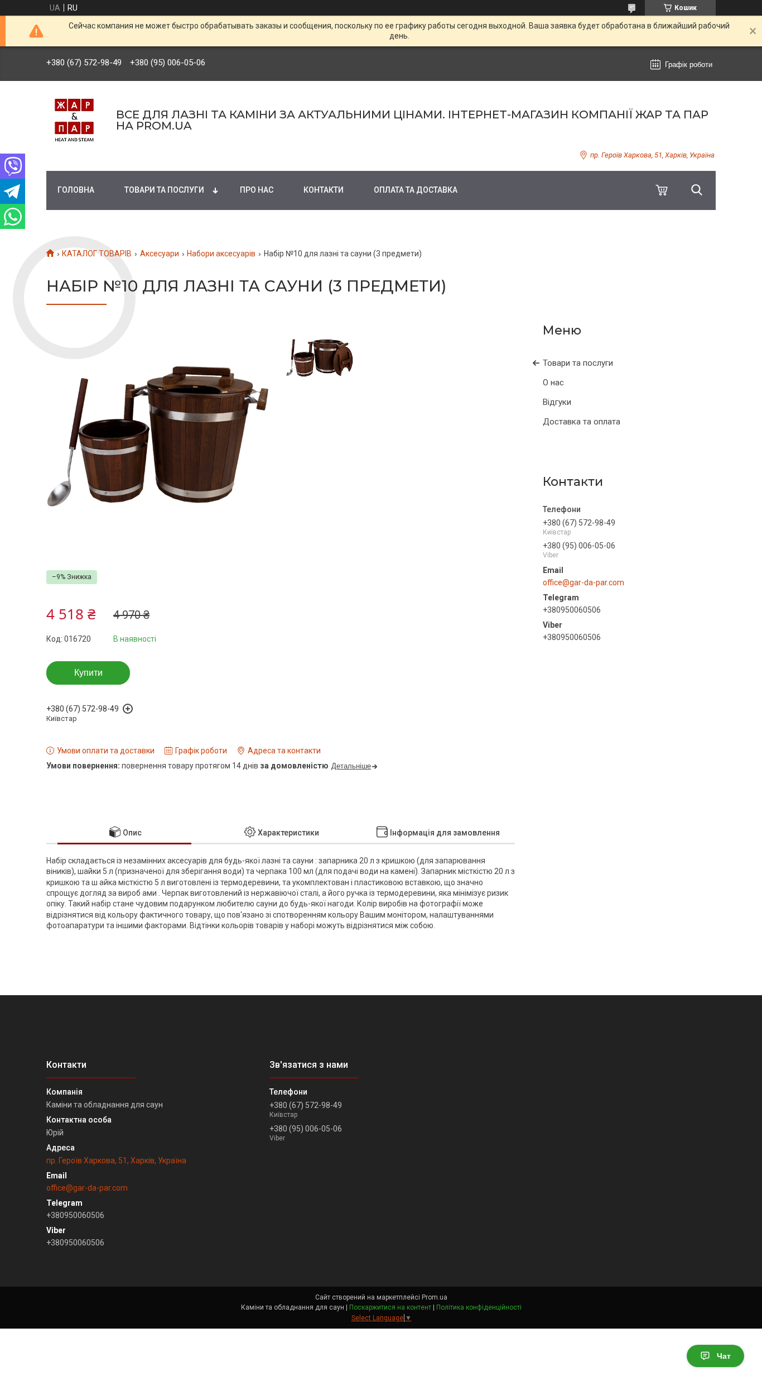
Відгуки (557, 402)
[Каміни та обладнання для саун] (74, 120)
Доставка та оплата (581, 422)
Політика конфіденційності (479, 1307)
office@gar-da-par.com (583, 582)
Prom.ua (434, 1297)
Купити (88, 672)
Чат (724, 1355)
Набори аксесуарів (221, 253)
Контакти (323, 189)
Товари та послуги (164, 189)
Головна (75, 189)
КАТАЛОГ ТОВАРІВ (97, 253)
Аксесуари (159, 253)
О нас (553, 383)
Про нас (256, 189)
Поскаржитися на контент (390, 1307)
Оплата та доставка (415, 189)
